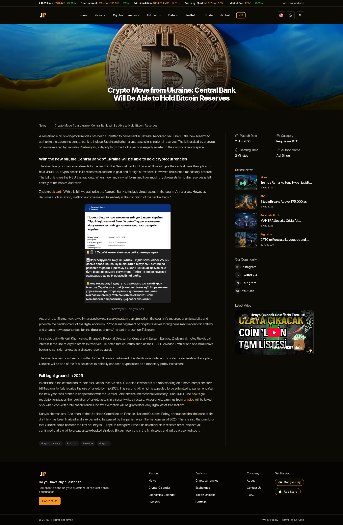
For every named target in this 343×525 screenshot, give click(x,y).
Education (154, 15)
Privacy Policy (269, 519)
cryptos (189, 399)
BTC (295, 141)
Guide (208, 15)
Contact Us (49, 501)
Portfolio (191, 15)
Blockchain (266, 215)
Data (171, 15)
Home (83, 15)
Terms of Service (292, 519)
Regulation (283, 141)
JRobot (225, 15)
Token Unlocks (205, 494)
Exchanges (203, 487)
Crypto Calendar (159, 487)
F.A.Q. (250, 494)
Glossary (154, 502)
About (251, 480)
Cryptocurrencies (125, 15)
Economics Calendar (162, 494)
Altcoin (264, 177)
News (98, 15)
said (58, 192)
